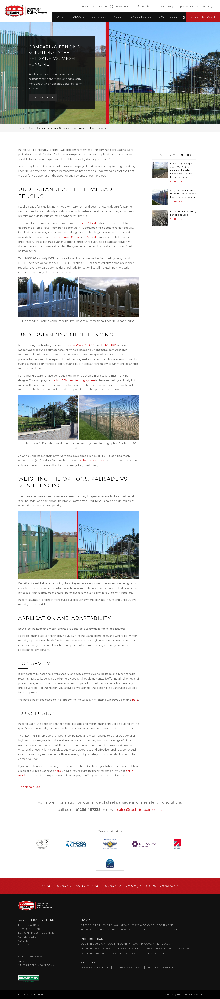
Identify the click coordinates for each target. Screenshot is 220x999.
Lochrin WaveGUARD (81, 345)
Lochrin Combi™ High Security (153, 944)
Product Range (94, 939)
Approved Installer (189, 6)
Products (77, 16)
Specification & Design (161, 967)
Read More (175, 181)
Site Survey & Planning (128, 967)
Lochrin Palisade (87, 223)
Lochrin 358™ (183, 948)
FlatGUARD (108, 345)
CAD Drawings (167, 6)
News (160, 16)
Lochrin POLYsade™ (125, 953)
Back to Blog (30, 787)
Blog (174, 16)
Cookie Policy (152, 929)
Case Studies (141, 16)
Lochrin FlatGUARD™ (95, 953)
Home (59, 16)
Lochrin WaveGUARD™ (156, 948)
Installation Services (95, 967)
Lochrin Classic (60, 237)
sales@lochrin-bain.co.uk (139, 809)
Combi (75, 237)
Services (99, 16)
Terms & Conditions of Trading (153, 925)
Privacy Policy (130, 929)
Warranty (207, 6)
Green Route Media (191, 994)
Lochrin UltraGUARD (92, 460)
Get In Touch (205, 16)
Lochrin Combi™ (119, 944)
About (119, 16)
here (135, 699)
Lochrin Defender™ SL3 (97, 948)
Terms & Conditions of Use (99, 929)
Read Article (41, 97)
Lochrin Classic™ (93, 944)
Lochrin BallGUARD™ (155, 953)
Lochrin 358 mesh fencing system (73, 380)
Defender (92, 237)
